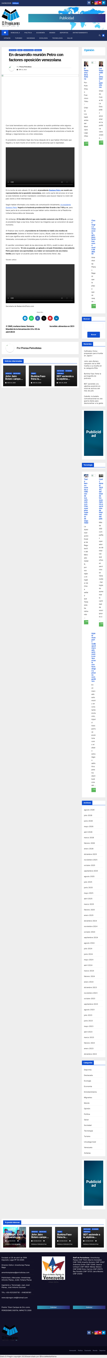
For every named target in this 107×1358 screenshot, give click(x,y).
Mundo (52, 33)
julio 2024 (88, 949)
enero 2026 (88, 849)
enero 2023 (88, 1048)
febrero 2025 (89, 910)
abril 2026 (88, 832)
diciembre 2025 (90, 854)
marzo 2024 (89, 971)
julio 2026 (88, 815)
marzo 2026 (89, 837)
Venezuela (15, 33)
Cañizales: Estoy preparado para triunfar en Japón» (93, 353)
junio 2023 (88, 1021)
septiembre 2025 (91, 871)
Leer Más (86, 143)
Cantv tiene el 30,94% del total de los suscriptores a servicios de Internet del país (101, 499)
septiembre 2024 (91, 937)
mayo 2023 (88, 1026)
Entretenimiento (80, 33)
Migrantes (88, 1097)
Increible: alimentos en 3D (61, 326)
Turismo (18, 38)
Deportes (64, 33)
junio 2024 (88, 954)
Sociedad (31, 38)
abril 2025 (88, 899)
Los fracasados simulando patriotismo (101, 77)
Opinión (7, 38)
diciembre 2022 (90, 1054)
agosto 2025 (89, 876)
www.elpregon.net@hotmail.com (15, 1298)
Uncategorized (28, 50)
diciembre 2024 (90, 921)
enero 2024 (88, 982)
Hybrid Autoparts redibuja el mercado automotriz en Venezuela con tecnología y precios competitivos (93, 657)
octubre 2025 (89, 865)
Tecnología (57, 38)
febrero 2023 (89, 1043)
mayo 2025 (88, 893)
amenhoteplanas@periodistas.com (15, 1272)
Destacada (13, 50)
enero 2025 (88, 915)
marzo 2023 (89, 1037)
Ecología (43, 38)
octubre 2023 (89, 998)
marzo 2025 (89, 904)
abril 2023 (88, 1032)
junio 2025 (88, 887)
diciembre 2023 (90, 987)
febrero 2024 (89, 976)
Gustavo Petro (55, 190)
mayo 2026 (88, 826)
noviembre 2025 (90, 860)
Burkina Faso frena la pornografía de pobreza (92, 376)
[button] (100, 35)
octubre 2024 (89, 932)
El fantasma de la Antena (86, 73)
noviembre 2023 (90, 993)
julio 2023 (88, 1015)
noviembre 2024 (90, 926)
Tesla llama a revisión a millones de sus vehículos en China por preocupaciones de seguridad (86, 501)
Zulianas (87, 1153)
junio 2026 (88, 821)
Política (28, 33)
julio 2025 (88, 882)
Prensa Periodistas (25, 67)
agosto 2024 (89, 943)
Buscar (86, 319)
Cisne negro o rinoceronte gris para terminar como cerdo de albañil (93, 237)
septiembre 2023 (91, 1004)
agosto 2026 (89, 810)
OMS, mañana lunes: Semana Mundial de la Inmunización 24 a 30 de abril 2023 (23, 329)
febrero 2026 (89, 843)
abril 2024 (88, 965)
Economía (40, 33)
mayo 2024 (88, 960)
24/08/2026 (11, 1241)
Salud (70, 38)
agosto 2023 (89, 1010)
